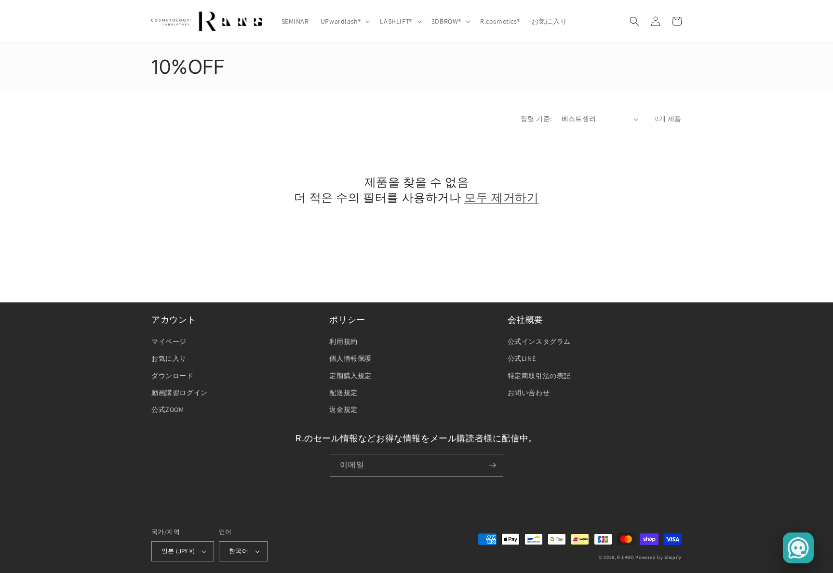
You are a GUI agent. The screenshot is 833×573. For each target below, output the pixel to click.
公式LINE (522, 358)
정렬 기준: (536, 118)
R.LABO (625, 557)
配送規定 (343, 392)
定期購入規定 (350, 375)
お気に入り (169, 358)
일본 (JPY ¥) (178, 551)
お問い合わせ (529, 392)
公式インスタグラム (539, 341)
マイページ (169, 341)
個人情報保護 (350, 358)
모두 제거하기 (501, 198)
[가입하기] (492, 465)
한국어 (238, 551)
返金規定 (343, 409)
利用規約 (343, 341)
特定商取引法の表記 (539, 375)
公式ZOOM (167, 409)
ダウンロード (172, 375)
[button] (345, 21)
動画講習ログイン (179, 392)
